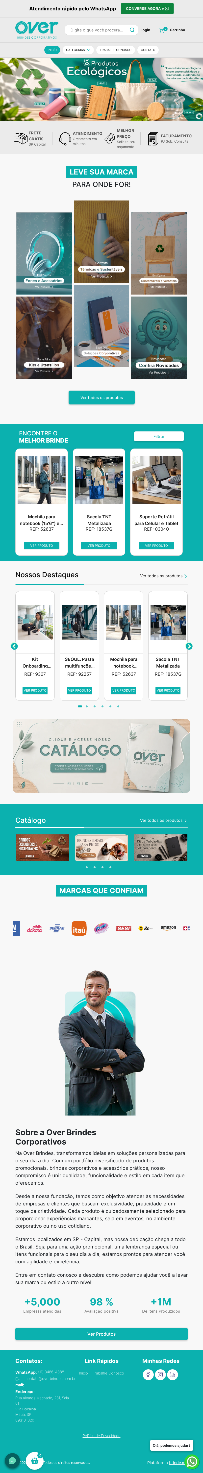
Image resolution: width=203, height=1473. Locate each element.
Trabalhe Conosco (108, 1373)
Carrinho (177, 30)
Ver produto (41, 546)
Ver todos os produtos (101, 397)
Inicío (52, 50)
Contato (148, 50)
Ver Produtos (101, 1334)
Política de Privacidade (102, 1435)
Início (83, 1373)
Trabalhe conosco (115, 50)
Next (189, 645)
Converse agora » (145, 9)
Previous (14, 645)
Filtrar (158, 436)
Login (145, 30)
